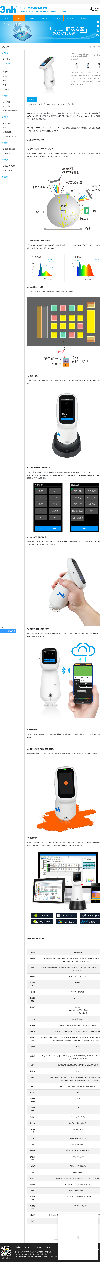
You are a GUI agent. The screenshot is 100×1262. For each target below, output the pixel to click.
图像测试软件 (7, 153)
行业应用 (57, 18)
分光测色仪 (7, 59)
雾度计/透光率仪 (8, 123)
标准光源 (5, 160)
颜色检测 (5, 53)
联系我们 (19, 24)
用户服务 (70, 18)
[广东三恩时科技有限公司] (8, 9)
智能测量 (5, 177)
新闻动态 (32, 18)
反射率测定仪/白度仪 (10, 136)
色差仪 (5, 68)
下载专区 (82, 18)
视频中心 (6, 24)
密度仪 (5, 72)
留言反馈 (48, 1247)
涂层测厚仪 (7, 132)
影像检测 (5, 143)
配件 (4, 85)
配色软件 (6, 89)
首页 (6, 18)
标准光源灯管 (7, 170)
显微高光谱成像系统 (10, 110)
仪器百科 (44, 18)
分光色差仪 (7, 63)
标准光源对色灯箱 (9, 166)
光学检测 (5, 96)
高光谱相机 (7, 102)
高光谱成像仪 (7, 106)
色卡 (4, 81)
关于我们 (28, 1247)
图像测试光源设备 (9, 149)
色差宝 (5, 76)
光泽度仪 (6, 128)
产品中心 (19, 18)
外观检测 (5, 117)
